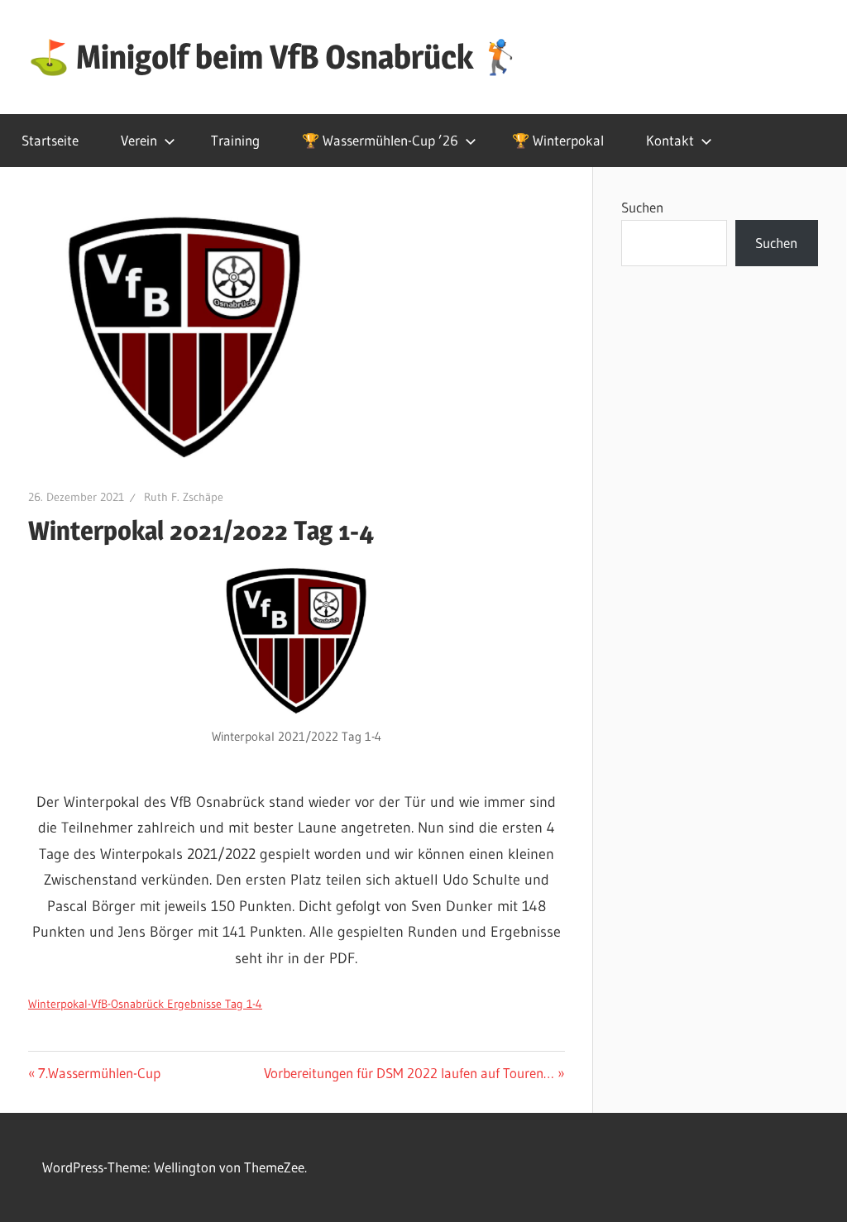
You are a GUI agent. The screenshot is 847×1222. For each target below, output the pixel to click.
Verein (139, 140)
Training (235, 140)
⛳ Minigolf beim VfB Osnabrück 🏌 (274, 56)
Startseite (50, 140)
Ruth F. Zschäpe (183, 496)
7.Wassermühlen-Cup (98, 1072)
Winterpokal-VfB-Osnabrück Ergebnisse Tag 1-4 (145, 1003)
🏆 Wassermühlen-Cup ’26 (380, 140)
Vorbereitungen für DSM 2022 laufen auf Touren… (409, 1072)
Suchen (642, 207)
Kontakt (670, 140)
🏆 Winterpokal (558, 140)
